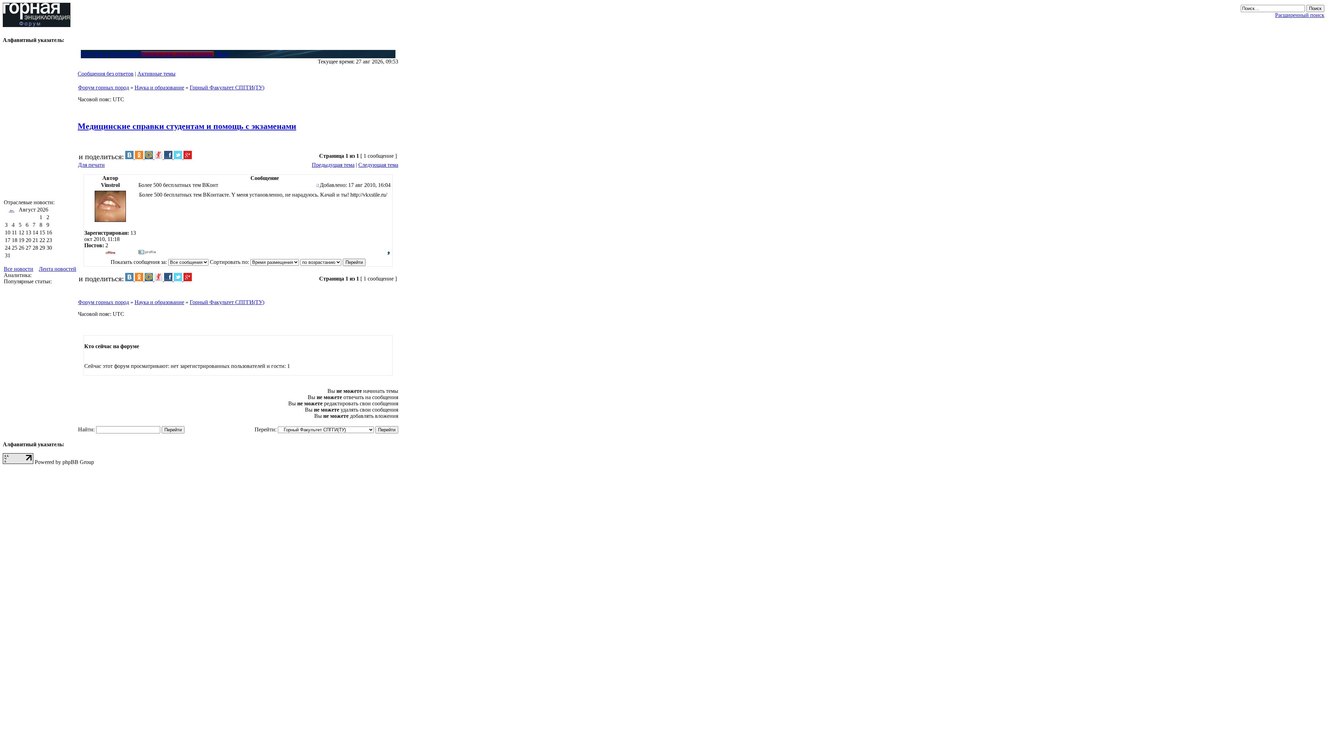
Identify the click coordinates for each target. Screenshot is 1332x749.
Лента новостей (57, 269)
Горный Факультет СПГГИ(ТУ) (227, 88)
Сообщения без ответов (106, 74)
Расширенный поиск (1299, 15)
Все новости (18, 269)
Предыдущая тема (333, 165)
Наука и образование (159, 88)
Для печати (91, 165)
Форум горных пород (103, 88)
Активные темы (156, 74)
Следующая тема (378, 165)
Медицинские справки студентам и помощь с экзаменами (187, 126)
